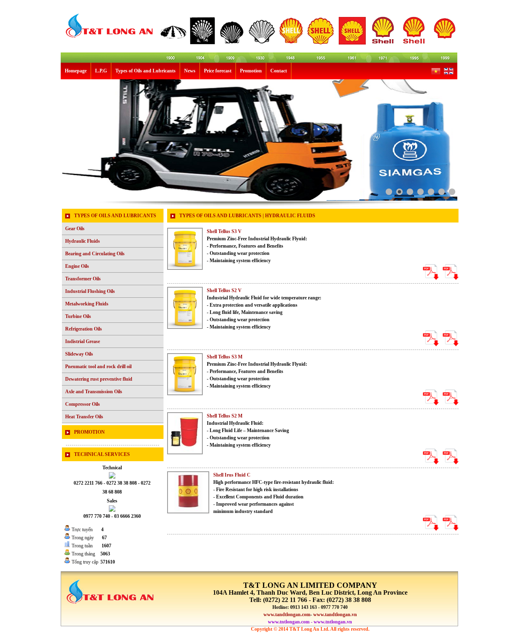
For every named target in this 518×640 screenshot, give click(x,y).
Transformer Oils (83, 279)
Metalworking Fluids (86, 304)
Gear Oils (75, 228)
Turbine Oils (78, 316)
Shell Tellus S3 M (224, 357)
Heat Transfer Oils (84, 417)
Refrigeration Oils (83, 329)
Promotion (251, 71)
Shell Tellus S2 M (224, 416)
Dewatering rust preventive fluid (98, 379)
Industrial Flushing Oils (90, 291)
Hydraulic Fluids (82, 241)
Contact (278, 71)
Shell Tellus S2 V (224, 290)
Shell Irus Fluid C (232, 475)
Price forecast (217, 71)
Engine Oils (77, 266)
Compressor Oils (82, 404)
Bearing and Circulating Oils (95, 253)
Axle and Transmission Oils (93, 391)
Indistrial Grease (82, 341)
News (189, 71)
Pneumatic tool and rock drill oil (98, 366)
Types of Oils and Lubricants (145, 71)
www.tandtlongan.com (286, 614)
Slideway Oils (79, 354)
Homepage (76, 71)
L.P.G (101, 71)
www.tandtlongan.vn (335, 614)
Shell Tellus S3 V (224, 231)
